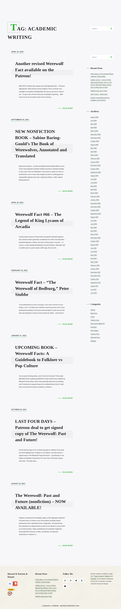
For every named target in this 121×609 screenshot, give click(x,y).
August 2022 (94, 245)
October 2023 (95, 210)
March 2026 (94, 131)
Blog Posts (94, 313)
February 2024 (95, 196)
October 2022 (95, 241)
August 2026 (94, 117)
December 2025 (95, 134)
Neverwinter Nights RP (98, 324)
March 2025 (94, 155)
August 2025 (94, 145)
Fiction (93, 317)
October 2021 (95, 279)
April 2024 (94, 189)
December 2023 (95, 203)
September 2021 (96, 283)
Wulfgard (93, 341)
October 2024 (95, 169)
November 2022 (95, 238)
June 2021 (94, 293)
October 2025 (95, 141)
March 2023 (94, 234)
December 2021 (95, 272)
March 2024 (94, 193)
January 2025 (95, 162)
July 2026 (94, 120)
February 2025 (95, 158)
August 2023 (94, 217)
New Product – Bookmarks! (99, 94)
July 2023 (94, 220)
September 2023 (96, 214)
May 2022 (94, 255)
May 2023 (94, 227)
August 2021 (94, 286)
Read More (68, 108)
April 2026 (94, 127)
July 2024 (94, 179)
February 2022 (95, 265)
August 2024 (94, 176)
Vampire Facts (95, 334)
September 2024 (96, 172)
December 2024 (95, 165)
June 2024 (94, 183)
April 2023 (94, 231)
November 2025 (95, 138)
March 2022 (94, 262)
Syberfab (93, 579)
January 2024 (95, 200)
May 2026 (94, 124)
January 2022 (95, 269)
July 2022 (94, 248)
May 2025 (94, 148)
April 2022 (94, 258)
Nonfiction (94, 327)
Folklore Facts (95, 320)
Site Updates (95, 330)
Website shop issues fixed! (99, 91)
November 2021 (95, 276)
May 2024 (94, 186)
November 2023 (95, 207)
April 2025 (94, 152)
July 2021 (94, 289)
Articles (93, 310)
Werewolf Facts (95, 337)
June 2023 (94, 224)
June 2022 (94, 251)
